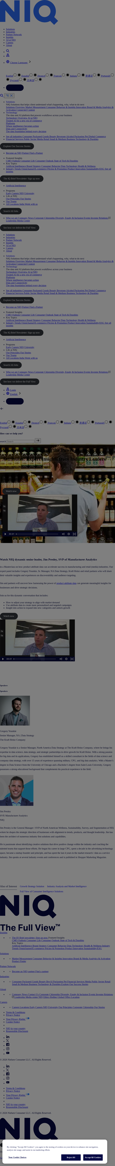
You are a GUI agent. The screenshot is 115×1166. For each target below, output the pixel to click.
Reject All (71, 1157)
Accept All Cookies (93, 1157)
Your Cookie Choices (17, 1157)
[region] (54, 1152)
